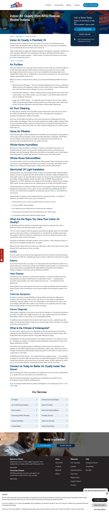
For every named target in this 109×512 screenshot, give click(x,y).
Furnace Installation (17, 421)
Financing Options (76, 470)
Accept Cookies (99, 500)
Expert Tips (74, 474)
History (57, 474)
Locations (58, 466)
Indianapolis (19, 36)
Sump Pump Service (48, 426)
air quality (57, 191)
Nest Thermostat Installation (50, 410)
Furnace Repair (16, 426)
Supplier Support (76, 481)
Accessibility (89, 466)
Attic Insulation (16, 410)
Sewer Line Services (48, 421)
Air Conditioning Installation (20, 405)
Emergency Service (92, 463)
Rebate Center (75, 477)
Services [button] (48, 5)
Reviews (68, 5)
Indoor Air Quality (47, 405)
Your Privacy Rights (99, 509)
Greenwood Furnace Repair (50, 399)
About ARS (58, 463)
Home (12, 36)
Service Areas (59, 5)
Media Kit (58, 470)
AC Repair (15, 399)
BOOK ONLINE (84, 34)
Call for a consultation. (17, 61)
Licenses (73, 466)
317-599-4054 (85, 29)
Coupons (77, 5)
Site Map (88, 470)
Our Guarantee (75, 463)
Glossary (73, 485)
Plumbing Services (47, 415)
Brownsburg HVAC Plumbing (20, 415)
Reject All (100, 505)
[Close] (107, 493)
